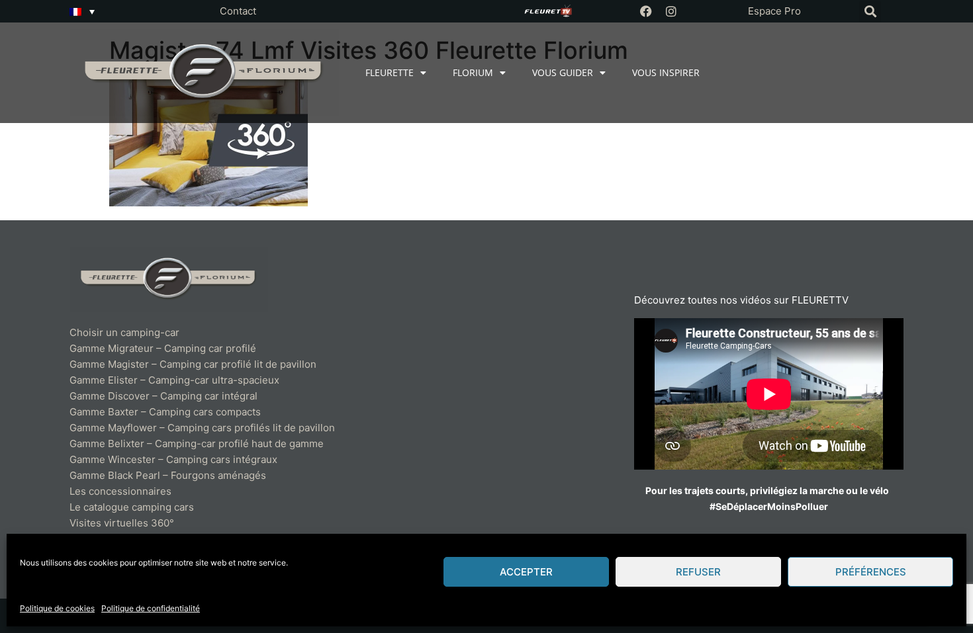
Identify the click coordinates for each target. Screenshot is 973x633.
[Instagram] (671, 11)
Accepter (526, 572)
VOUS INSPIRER (666, 72)
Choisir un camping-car (124, 332)
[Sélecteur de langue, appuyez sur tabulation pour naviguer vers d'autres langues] (82, 11)
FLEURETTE (389, 72)
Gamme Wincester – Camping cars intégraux (173, 459)
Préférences (870, 572)
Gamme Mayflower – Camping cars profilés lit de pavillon (202, 427)
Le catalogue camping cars (132, 507)
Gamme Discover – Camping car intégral (163, 396)
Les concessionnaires (120, 491)
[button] (870, 11)
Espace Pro (774, 11)
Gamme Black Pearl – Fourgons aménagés (168, 475)
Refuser (698, 572)
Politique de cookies (57, 608)
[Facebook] (646, 11)
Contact (238, 11)
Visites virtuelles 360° (122, 523)
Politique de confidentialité (150, 608)
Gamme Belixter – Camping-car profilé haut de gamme (197, 443)
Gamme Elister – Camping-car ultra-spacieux (174, 380)
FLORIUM (473, 72)
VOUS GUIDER (562, 72)
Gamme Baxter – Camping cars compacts (165, 411)
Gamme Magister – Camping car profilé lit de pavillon (193, 364)
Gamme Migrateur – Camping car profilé (163, 348)
